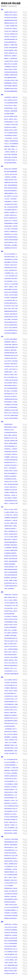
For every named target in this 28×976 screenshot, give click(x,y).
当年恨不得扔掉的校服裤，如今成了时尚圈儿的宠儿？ (11, 446)
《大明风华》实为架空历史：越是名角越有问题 (11, 151)
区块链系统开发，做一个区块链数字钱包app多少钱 (11, 234)
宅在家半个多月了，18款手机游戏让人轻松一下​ (11, 220)
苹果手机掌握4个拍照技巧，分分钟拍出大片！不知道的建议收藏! (11, 256)
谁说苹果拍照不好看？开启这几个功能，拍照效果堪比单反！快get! (11, 267)
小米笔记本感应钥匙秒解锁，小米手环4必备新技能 (11, 764)
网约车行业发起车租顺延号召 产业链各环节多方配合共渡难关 (11, 473)
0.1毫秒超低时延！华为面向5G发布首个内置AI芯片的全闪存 (11, 97)
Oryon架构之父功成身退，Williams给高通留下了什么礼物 (11, 512)
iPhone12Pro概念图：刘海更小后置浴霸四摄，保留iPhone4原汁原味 (11, 382)
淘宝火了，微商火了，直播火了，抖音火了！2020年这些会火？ (11, 877)
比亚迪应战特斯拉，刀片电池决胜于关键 (11, 201)
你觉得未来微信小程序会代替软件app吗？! (11, 278)
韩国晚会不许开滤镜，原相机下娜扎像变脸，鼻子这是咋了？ (11, 970)
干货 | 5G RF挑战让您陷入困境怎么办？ (11, 132)
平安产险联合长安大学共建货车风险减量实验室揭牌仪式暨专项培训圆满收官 (11, 17)
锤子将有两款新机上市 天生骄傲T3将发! (11, 259)
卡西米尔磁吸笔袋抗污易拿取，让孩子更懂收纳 (11, 77)
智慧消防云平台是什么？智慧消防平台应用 (11, 129)
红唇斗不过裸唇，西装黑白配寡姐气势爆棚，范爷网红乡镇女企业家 (11, 154)
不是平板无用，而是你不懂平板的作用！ (11, 932)
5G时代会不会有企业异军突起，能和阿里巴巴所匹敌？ (11, 852)
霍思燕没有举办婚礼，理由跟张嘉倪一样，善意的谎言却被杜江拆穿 (11, 833)
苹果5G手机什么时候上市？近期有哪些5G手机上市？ (11, 640)
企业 (2, 506)
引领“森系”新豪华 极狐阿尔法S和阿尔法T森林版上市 (11, 347)
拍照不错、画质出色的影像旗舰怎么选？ (11, 561)
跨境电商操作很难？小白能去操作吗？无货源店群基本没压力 (11, 888)
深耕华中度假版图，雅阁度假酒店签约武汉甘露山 (11, 85)
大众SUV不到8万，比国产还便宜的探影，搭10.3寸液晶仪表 (11, 360)
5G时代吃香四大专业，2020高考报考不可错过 (11, 696)
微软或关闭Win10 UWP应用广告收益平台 (11, 803)
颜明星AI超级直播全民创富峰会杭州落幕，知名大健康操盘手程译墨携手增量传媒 (11, 569)
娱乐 (2, 166)
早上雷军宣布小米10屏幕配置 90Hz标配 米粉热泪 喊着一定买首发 (11, 929)
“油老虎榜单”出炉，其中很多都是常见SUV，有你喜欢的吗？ (11, 935)
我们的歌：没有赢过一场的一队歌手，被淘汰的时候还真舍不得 (11, 822)
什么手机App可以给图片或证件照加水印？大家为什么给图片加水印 (11, 816)
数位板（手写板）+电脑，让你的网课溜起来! (11, 308)
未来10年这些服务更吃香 (9, 613)
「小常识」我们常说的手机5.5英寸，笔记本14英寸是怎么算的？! (11, 275)
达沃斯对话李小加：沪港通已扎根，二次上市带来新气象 (11, 731)
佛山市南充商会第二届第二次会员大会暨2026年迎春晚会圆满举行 (11, 583)
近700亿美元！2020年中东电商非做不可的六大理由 (11, 657)
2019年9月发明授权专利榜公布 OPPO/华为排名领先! (11, 330)
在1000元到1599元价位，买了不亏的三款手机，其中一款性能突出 (11, 709)
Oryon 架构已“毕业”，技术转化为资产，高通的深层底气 (11, 514)
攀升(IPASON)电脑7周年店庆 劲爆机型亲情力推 (11, 217)
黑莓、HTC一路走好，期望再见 (10, 600)
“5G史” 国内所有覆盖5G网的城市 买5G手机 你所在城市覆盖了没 (11, 102)
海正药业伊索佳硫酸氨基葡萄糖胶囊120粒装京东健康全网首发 (11, 91)
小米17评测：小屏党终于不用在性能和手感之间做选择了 (11, 523)
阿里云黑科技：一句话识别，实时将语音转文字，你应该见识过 (11, 495)
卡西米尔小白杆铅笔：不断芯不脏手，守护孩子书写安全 (11, 69)
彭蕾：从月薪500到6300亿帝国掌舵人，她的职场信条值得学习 (11, 206)
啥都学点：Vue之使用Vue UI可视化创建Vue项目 (11, 503)
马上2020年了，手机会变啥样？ (10, 198)
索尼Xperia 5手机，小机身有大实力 (11, 412)
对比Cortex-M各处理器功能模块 (10, 943)
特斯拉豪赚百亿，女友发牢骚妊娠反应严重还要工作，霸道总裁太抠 (11, 737)
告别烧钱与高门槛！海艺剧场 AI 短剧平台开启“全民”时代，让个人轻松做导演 (11, 14)
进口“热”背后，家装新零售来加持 (11, 415)
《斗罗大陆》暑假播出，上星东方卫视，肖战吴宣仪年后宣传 (11, 959)
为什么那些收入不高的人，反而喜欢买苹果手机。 (11, 698)
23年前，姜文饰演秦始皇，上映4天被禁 (11, 827)
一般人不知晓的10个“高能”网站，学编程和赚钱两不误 (11, 497)
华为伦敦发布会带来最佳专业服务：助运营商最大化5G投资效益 (11, 459)
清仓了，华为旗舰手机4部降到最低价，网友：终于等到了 (11, 649)
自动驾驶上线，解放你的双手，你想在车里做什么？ (11, 476)
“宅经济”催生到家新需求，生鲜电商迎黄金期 (11, 954)
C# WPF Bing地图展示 (8, 885)
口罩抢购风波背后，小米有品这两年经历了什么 (11, 869)
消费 (2, 836)
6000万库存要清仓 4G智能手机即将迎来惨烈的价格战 (11, 915)
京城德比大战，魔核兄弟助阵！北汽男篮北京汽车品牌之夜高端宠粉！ (11, 350)
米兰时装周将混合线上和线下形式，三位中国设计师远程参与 (11, 432)
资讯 (2, 9)
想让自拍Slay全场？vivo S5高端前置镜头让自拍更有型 (11, 481)
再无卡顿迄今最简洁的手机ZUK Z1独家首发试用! (11, 303)
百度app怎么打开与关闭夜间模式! (11, 292)
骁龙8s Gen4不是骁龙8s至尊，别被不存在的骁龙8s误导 (11, 531)
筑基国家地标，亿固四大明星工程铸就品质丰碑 (11, 577)
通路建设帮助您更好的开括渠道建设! (11, 311)
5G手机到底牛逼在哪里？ (9, 113)
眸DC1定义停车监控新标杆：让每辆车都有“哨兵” (11, 253)
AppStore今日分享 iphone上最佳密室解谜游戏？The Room (11, 927)
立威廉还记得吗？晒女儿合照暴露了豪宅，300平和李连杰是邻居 (11, 182)
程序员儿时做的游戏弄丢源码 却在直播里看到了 (11, 236)
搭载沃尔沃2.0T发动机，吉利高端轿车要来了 (11, 374)
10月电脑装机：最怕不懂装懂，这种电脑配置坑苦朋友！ (11, 635)
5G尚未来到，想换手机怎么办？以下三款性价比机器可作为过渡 (11, 215)
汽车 (2, 336)
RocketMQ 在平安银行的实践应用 (11, 418)
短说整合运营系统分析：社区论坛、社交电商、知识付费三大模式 (11, 242)
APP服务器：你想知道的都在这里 (11, 140)
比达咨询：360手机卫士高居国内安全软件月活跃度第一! (11, 294)
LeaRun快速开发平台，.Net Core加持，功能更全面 (11, 670)
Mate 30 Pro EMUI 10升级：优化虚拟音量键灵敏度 (11, 662)
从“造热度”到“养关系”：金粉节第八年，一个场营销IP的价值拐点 (11, 61)
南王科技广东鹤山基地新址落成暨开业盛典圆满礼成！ (11, 47)
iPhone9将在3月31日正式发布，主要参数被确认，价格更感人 (11, 465)
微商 (2, 921)
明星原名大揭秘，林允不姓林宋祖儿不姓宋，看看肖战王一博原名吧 (11, 157)
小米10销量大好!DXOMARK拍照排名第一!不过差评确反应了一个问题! (11, 404)
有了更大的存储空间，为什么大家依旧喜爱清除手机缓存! (11, 281)
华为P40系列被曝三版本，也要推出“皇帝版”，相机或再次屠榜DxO (11, 704)
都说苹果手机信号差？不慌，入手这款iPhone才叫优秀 (11, 462)
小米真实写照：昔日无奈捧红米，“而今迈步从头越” (11, 682)
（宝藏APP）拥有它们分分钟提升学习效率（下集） (11, 904)
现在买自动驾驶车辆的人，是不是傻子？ (11, 797)
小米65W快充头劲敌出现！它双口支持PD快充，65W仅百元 (11, 685)
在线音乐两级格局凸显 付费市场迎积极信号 (11, 720)
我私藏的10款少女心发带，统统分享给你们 (11, 437)
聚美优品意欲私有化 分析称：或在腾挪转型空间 (11, 808)
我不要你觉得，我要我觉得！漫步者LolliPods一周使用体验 (11, 146)
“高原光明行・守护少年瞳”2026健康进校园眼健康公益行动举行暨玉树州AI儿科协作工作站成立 (11, 36)
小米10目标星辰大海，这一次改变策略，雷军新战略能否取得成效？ (11, 866)
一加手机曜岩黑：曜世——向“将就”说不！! (11, 273)
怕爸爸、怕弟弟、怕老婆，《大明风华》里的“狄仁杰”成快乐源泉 (11, 149)
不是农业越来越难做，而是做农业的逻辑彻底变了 (11, 621)
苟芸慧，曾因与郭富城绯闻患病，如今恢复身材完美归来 (11, 185)
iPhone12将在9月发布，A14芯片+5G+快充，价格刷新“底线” (11, 608)
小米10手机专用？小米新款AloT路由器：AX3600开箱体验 (11, 454)
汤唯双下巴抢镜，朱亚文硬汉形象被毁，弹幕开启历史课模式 (11, 967)
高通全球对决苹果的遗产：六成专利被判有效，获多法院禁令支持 (11, 789)
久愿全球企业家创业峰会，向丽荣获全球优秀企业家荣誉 (11, 566)
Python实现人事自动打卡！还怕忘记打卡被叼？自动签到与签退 (11, 882)
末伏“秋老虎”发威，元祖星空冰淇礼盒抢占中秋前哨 (11, 28)
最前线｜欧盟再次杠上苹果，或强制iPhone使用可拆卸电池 (11, 597)
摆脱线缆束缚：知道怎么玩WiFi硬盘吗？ (11, 880)
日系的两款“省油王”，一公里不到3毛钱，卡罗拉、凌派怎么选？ (11, 371)
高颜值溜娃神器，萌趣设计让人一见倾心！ (11, 341)
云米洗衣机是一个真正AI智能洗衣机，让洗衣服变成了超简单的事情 (11, 912)
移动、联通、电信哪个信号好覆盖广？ (11, 116)
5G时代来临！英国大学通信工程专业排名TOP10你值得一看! (11, 313)
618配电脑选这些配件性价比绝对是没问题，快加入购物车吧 (11, 399)
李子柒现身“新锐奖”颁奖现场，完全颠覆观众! (11, 162)
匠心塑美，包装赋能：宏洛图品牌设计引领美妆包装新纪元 (11, 580)
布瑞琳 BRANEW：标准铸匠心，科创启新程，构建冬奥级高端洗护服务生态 (11, 55)
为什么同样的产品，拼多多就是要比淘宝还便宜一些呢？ (11, 616)
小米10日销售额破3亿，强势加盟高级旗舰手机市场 (11, 784)
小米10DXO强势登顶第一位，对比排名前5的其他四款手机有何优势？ (11, 781)
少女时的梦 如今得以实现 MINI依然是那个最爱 (11, 358)
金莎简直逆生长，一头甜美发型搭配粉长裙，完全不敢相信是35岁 (11, 448)
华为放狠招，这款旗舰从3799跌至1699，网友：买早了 (11, 492)
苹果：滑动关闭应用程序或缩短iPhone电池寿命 (11, 388)
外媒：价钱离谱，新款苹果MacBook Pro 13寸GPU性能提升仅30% (11, 632)
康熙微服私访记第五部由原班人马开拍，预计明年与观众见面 (11, 918)
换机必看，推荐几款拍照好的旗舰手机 (11, 558)
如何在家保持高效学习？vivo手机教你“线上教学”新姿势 (11, 121)
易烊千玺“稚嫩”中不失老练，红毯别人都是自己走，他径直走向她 (11, 159)
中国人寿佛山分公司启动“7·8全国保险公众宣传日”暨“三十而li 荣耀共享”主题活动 (11, 80)
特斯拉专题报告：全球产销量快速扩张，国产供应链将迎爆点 (11, 245)
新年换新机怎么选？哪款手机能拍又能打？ (11, 555)
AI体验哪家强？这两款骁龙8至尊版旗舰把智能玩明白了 (11, 517)
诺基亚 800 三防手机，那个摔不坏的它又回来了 (11, 624)
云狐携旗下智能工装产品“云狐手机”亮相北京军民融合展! (11, 316)
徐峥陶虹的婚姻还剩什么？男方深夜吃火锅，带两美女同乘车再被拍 (11, 193)
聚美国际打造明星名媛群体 (9, 563)
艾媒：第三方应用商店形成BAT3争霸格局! (11, 324)
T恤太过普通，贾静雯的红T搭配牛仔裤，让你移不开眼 (11, 440)
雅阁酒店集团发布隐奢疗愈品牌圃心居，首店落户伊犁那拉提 (11, 20)
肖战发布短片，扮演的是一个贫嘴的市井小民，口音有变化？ (11, 824)
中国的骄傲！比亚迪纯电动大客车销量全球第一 (11, 775)
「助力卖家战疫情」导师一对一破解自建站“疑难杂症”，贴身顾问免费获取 (11, 728)
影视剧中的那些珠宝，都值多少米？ (11, 427)
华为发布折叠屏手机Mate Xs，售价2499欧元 (11, 850)
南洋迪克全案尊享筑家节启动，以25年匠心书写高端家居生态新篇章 (11, 42)
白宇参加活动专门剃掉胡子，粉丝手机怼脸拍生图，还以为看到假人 (11, 973)
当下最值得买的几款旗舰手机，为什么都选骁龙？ (11, 553)
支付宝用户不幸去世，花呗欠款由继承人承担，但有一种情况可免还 (11, 610)
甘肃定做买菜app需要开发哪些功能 (11, 673)
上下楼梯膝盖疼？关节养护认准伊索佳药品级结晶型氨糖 (11, 66)
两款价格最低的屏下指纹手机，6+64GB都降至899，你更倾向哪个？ (11, 858)
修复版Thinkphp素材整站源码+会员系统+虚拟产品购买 (11, 665)
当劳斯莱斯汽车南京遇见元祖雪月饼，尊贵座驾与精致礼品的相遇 (11, 88)
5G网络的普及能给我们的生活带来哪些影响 (11, 500)
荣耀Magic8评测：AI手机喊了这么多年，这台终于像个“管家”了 (11, 539)
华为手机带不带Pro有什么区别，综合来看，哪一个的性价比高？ (11, 778)
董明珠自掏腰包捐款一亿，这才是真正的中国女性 (11, 794)
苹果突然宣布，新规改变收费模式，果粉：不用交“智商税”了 (11, 110)
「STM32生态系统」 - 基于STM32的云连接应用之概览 (11, 138)
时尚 (2, 421)
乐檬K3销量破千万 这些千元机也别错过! (11, 262)
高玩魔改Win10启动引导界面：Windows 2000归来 (11, 707)
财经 (2, 94)
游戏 (2, 592)
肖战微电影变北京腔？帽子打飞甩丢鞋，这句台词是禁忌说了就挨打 (11, 247)
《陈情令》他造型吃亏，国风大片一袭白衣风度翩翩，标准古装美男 (11, 962)
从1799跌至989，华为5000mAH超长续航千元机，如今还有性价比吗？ (11, 124)
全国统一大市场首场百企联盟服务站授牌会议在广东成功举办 (11, 572)
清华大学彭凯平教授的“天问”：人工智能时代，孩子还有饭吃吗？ (11, 693)
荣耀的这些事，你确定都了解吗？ (11, 770)
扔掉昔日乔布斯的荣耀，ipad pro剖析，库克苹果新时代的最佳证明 (11, 701)
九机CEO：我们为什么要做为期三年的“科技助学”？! (11, 327)
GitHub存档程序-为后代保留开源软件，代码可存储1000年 (11, 893)
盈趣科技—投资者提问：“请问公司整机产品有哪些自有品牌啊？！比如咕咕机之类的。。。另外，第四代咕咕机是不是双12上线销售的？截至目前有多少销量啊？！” (11, 660)
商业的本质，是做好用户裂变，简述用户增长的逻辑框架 (11, 712)
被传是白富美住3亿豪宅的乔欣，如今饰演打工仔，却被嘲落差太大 (11, 190)
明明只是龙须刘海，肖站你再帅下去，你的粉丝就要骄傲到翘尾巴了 (11, 830)
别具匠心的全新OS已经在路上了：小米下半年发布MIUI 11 (11, 385)
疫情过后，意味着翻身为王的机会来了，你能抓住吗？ (11, 863)
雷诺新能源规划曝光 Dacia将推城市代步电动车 (11, 223)
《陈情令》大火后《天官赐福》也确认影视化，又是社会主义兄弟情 (11, 742)
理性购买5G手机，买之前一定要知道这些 (11, 855)
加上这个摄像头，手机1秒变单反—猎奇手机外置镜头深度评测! (11, 319)
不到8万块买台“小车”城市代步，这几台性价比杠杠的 (11, 396)
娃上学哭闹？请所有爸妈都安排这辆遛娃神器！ (11, 339)
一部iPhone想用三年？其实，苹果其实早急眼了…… (11, 605)
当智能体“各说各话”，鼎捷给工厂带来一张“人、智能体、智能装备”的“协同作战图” (11, 525)
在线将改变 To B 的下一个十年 (10, 668)
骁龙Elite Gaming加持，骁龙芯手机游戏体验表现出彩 (11, 509)
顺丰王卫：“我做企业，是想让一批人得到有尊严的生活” (11, 119)
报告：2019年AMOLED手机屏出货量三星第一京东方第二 (11, 734)
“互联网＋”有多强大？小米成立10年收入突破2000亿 (11, 690)
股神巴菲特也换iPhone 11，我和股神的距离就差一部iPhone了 (11, 847)
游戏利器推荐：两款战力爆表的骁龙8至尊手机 (11, 544)
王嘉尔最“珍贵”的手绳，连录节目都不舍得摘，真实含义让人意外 (11, 179)
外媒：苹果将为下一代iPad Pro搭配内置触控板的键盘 (11, 196)
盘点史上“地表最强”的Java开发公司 (11, 805)
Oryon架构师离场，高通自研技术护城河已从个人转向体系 (11, 547)
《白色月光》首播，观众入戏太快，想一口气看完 (11, 174)
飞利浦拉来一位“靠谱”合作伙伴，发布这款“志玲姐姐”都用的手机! (11, 264)
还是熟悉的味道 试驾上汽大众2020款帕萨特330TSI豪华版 (11, 355)
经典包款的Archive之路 (9, 429)
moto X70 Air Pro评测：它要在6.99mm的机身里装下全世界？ (11, 536)
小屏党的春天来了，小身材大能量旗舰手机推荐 (11, 520)
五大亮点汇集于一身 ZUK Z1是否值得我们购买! (11, 305)
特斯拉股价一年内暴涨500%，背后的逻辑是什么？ (11, 212)
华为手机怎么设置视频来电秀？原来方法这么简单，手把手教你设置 (11, 627)
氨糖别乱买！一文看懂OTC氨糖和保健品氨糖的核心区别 (11, 44)
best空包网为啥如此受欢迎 (9, 726)
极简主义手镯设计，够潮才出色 (10, 435)
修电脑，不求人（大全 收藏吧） (10, 630)
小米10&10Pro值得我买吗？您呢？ (11, 602)
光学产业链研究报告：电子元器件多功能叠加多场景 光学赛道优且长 (11, 811)
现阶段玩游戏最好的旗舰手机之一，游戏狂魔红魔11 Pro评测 (11, 542)
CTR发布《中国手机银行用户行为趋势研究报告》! (11, 270)
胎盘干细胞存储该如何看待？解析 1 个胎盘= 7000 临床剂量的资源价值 (11, 39)
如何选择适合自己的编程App (10, 901)
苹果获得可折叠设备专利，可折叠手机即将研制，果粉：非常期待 (11, 871)
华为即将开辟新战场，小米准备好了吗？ (11, 108)
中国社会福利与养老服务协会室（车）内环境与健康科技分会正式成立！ (11, 574)
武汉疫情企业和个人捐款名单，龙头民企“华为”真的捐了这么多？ (11, 127)
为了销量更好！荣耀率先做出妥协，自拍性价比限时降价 (11, 687)
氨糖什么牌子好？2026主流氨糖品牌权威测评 (11, 63)
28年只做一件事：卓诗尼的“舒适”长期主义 (11, 31)
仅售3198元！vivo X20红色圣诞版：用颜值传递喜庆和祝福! (11, 283)
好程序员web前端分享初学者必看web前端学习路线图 (11, 239)
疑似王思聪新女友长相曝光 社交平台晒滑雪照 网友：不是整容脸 (11, 819)
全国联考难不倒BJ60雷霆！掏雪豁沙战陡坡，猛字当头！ (11, 352)
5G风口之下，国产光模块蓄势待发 (11, 143)
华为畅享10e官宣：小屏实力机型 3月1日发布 (11, 594)
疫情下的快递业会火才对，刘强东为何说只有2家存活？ (11, 393)
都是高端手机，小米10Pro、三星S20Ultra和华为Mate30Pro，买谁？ (11, 800)
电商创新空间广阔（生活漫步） (10, 814)
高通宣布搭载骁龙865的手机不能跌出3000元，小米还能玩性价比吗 (11, 841)
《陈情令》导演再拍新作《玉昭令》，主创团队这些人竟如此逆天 (11, 739)
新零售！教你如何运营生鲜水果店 (11, 484)
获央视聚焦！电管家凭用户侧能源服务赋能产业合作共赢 (11, 74)
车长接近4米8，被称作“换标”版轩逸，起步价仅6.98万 (11, 363)
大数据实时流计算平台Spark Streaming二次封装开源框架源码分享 (11, 717)
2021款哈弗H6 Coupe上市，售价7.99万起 (11, 366)
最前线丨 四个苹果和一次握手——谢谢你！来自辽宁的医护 (11, 643)
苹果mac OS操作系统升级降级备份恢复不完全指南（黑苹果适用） (11, 940)
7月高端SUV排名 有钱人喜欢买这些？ (11, 380)
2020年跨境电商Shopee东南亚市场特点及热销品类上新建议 (11, 135)
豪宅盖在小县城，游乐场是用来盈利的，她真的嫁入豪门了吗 (11, 168)
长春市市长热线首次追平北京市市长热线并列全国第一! (11, 322)
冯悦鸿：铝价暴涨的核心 (9, 588)
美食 (2, 677)
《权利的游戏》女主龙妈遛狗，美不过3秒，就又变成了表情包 (11, 176)
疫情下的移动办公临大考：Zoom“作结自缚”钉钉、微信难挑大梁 (11, 723)
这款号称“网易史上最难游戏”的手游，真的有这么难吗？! (11, 333)
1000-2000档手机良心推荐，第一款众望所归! (11, 300)
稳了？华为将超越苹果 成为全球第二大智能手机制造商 (11, 759)
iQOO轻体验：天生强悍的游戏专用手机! (11, 297)
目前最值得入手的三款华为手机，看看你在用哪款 (11, 489)
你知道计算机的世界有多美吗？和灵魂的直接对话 (11, 654)
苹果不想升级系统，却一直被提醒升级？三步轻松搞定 (11, 401)
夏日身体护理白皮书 (8, 424)
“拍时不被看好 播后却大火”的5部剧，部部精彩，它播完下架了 (11, 747)
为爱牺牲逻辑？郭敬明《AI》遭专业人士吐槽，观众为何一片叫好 (11, 745)
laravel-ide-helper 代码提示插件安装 (11, 907)
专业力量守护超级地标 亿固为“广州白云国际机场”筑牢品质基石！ (11, 585)
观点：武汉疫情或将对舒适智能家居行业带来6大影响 (11, 874)
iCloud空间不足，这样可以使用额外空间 (11, 839)
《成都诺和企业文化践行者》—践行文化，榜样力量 (11, 528)
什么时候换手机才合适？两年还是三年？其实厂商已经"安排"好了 (11, 204)
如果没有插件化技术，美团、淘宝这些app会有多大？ (11, 948)
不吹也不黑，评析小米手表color (10, 646)
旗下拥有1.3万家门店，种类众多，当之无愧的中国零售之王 (11, 470)
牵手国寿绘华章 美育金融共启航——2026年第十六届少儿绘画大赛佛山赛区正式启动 (11, 72)
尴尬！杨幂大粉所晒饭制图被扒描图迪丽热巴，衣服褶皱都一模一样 (11, 171)
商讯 (2, 756)
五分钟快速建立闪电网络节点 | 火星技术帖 (11, 910)
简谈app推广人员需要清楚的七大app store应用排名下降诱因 (11, 231)
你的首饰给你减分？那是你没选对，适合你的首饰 (11, 451)
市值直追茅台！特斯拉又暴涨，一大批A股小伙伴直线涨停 (11, 896)
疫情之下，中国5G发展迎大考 (10, 467)
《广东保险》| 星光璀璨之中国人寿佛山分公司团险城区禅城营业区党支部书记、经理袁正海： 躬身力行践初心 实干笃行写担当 (11, 25)
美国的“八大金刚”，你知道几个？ (11, 651)
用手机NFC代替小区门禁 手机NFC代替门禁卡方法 (11, 619)
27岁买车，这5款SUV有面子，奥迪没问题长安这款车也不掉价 (11, 369)
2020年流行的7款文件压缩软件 (10, 946)
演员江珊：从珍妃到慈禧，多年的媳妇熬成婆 (11, 753)
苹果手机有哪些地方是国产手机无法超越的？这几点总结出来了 (11, 638)
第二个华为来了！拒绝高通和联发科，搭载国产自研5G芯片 (11, 773)
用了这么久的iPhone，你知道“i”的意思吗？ (11, 105)
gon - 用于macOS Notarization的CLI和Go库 (11, 957)
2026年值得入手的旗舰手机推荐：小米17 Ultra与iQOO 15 (11, 550)
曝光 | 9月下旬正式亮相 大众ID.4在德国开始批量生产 (11, 377)
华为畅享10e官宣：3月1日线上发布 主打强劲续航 (11, 924)
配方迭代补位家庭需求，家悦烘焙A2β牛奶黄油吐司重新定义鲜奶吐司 (11, 50)
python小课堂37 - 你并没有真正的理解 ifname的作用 (11, 228)
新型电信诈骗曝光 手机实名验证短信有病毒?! (11, 289)
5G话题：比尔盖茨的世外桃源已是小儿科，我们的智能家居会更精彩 (11, 407)
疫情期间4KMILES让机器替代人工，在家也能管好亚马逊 (11, 715)
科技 (2, 251)
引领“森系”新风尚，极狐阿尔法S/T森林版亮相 (11, 344)
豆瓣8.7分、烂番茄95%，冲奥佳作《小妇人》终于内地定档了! (11, 286)
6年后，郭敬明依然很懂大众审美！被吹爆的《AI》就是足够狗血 (11, 965)
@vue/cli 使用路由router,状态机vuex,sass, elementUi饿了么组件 (11, 951)
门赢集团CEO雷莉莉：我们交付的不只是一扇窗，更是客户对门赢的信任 (11, 12)
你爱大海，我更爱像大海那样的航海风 (11, 443)
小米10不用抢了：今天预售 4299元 (11, 767)
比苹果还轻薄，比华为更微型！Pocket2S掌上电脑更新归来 (11, 786)
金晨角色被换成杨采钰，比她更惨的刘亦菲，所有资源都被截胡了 (11, 750)
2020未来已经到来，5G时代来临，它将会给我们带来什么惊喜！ (11, 226)
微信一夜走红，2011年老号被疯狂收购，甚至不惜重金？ (11, 390)
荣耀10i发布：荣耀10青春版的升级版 (11, 844)
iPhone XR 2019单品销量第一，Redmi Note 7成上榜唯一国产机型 (11, 762)
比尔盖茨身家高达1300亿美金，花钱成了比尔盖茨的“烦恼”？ (11, 478)
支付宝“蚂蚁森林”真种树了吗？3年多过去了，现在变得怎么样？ (11, 209)
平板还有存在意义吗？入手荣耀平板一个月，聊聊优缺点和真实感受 (11, 792)
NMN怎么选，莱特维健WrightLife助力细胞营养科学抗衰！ (11, 33)
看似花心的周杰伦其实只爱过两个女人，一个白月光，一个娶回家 (11, 187)
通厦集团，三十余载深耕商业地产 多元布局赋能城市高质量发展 (11, 58)
